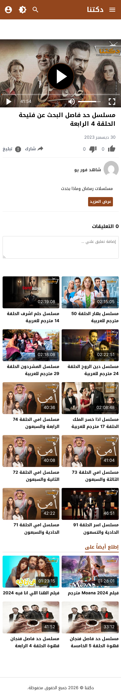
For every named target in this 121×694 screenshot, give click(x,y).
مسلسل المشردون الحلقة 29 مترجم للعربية (33, 370)
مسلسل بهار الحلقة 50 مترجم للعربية (95, 317)
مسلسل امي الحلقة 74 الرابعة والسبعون (36, 423)
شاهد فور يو (87, 170)
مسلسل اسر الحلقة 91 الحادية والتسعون (96, 528)
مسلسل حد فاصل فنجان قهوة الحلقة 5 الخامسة (94, 642)
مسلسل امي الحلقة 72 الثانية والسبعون (36, 475)
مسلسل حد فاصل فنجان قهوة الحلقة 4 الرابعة (34, 642)
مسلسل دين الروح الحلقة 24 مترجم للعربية (93, 370)
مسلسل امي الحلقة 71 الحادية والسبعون (36, 528)
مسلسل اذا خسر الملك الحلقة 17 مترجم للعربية (95, 423)
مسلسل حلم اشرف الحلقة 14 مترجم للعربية (33, 317)
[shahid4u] (111, 176)
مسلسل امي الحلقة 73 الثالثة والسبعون (95, 475)
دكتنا (95, 9)
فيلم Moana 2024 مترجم (93, 593)
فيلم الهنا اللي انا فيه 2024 (31, 593)
